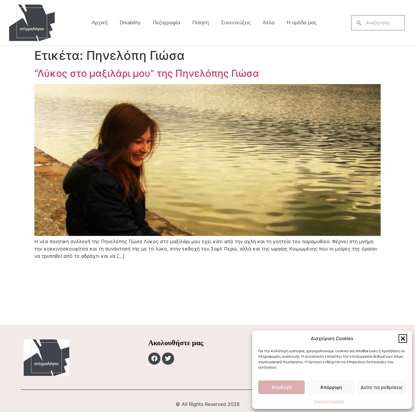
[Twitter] (168, 358)
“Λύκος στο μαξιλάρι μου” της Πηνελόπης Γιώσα (146, 73)
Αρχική (100, 23)
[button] (403, 338)
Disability (130, 23)
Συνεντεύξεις (236, 23)
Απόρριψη (331, 387)
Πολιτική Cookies (329, 401)
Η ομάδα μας (302, 23)
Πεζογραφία (166, 23)
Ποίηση (200, 23)
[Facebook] (154, 358)
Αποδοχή (282, 387)
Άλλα (269, 23)
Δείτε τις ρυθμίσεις (382, 387)
